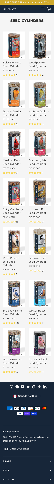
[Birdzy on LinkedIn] (44, 387)
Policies (9, 479)
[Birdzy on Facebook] (17, 387)
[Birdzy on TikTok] (39, 387)
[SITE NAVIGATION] (42, 8)
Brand (7, 461)
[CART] (48, 8)
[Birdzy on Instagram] (11, 387)
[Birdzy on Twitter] (28, 387)
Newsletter (11, 432)
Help (6, 470)
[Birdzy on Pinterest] (33, 387)
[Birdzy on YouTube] (22, 387)
